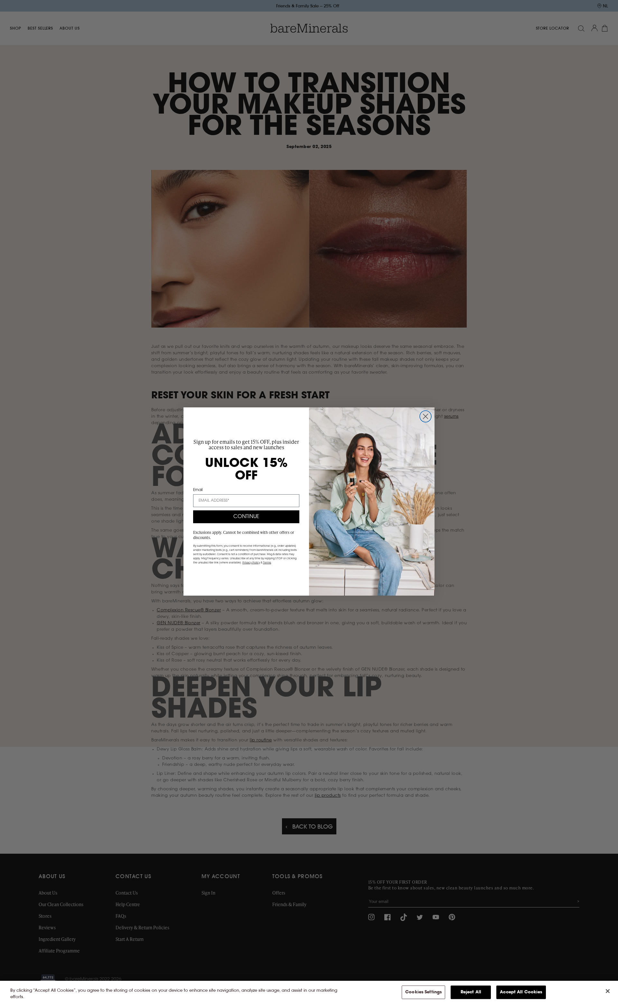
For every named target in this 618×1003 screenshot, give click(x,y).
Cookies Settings (423, 992)
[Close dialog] (425, 416)
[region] (309, 992)
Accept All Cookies (521, 992)
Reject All (471, 992)
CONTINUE (246, 516)
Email (197, 490)
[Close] (608, 991)
